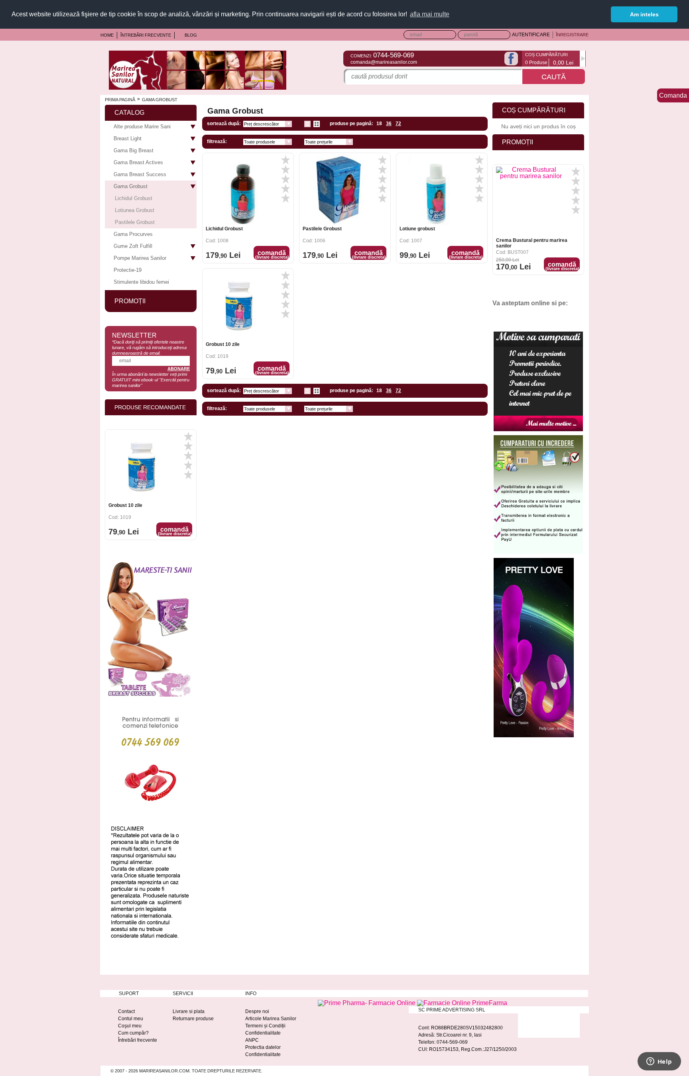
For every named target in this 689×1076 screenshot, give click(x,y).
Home (107, 35)
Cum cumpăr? (133, 1033)
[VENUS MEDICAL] (143, 469)
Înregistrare (572, 34)
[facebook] (501, 317)
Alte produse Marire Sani (142, 127)
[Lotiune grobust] (434, 190)
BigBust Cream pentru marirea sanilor (531, 245)
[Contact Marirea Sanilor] (149, 805)
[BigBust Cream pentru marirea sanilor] (531, 204)
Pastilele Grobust (322, 229)
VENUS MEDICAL (128, 508)
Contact (126, 1011)
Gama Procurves (133, 234)
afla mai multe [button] (429, 14)
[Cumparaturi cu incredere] (538, 553)
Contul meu (130, 1018)
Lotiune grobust (417, 229)
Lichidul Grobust (224, 229)
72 (398, 123)
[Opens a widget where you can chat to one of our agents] (659, 1062)
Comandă (272, 254)
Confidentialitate (263, 1033)
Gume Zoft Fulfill (133, 246)
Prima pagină (120, 99)
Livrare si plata (189, 1011)
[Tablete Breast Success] (149, 696)
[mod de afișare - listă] (307, 124)
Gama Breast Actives (138, 162)
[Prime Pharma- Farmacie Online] (367, 1002)
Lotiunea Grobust (134, 210)
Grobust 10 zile (223, 344)
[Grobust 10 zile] (241, 305)
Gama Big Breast (134, 150)
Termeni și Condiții (265, 1026)
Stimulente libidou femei (141, 282)
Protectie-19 (128, 270)
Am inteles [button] (644, 14)
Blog (191, 35)
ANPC (252, 1040)
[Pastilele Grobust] (337, 190)
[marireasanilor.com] (197, 87)
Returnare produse (193, 1018)
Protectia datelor (263, 1047)
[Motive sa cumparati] (538, 431)
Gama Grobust (131, 186)
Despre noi (257, 1011)
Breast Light (128, 138)
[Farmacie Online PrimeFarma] (462, 1002)
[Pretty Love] (533, 737)
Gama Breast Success (140, 174)
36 (389, 123)
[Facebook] (511, 58)
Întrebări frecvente (145, 35)
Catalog (129, 112)
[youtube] (515, 317)
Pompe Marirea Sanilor (140, 258)
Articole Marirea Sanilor (270, 1018)
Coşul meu (130, 1026)
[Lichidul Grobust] (241, 190)
